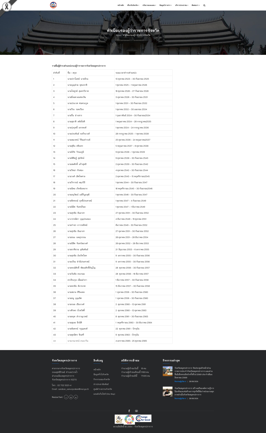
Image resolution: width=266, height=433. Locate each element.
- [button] (66, 397)
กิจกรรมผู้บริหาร (180, 381)
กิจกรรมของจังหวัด (102, 379)
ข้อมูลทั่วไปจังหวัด (101, 374)
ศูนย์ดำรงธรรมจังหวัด (103, 389)
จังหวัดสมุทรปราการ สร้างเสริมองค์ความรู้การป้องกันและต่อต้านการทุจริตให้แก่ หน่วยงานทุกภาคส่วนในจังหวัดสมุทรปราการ (194, 391)
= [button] (75, 397)
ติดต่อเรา (195, 5)
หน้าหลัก (121, 5)
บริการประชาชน (181, 5)
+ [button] (71, 397)
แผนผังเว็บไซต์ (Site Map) (104, 394)
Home (118, 35)
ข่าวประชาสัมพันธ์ (101, 384)
